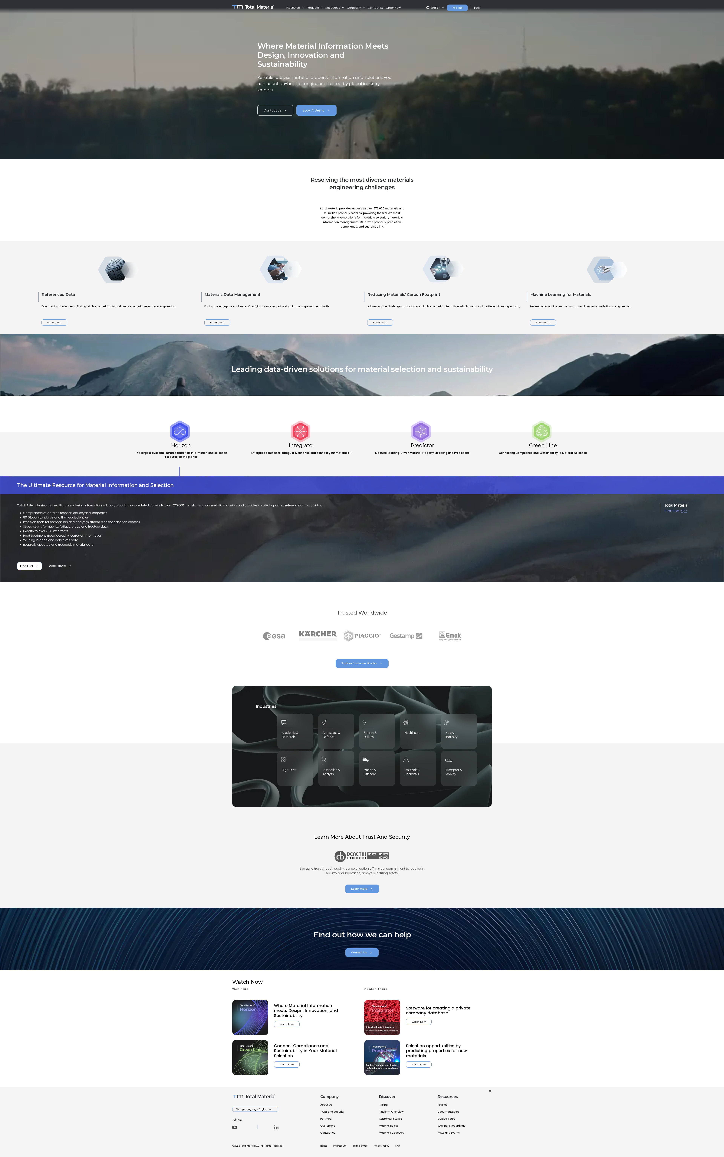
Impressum (340, 1145)
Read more (54, 322)
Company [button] (354, 8)
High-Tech (289, 770)
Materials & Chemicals (412, 772)
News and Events (449, 1133)
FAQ (397, 1145)
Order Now (393, 8)
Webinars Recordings (451, 1126)
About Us (326, 1105)
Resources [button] (333, 8)
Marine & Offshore (370, 772)
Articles (442, 1105)
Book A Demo (316, 110)
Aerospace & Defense (331, 735)
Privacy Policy (381, 1145)
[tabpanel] (362, 529)
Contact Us (375, 8)
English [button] (433, 8)
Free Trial (457, 8)
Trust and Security (332, 1112)
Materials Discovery (391, 1133)
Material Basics (388, 1126)
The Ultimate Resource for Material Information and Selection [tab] (95, 485)
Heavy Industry (451, 735)
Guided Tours (446, 1119)
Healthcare (412, 733)
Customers (327, 1126)
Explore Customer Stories (362, 663)
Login (477, 8)
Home (323, 1145)
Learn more (60, 565)
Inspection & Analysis (331, 772)
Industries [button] (293, 8)
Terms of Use (360, 1145)
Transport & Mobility (453, 772)
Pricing (383, 1105)
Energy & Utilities (370, 735)
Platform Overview (391, 1112)
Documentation (448, 1112)
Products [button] (313, 8)
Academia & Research (290, 735)
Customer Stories (390, 1119)
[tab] (181, 454)
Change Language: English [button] (251, 1109)
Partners (325, 1119)
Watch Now (287, 1024)
